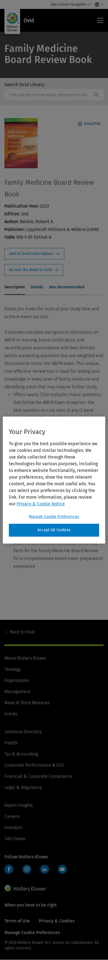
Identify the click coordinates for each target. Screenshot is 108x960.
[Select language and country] (98, 4)
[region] (54, 480)
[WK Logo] (25, 888)
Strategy (12, 669)
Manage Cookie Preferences (54, 516)
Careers (12, 816)
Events (10, 714)
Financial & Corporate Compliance (38, 776)
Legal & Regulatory (23, 787)
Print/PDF (92, 123)
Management (17, 691)
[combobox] (48, 94)
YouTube (62, 869)
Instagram (26, 869)
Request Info (34, 253)
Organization (16, 680)
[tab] (14, 287)
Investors (13, 827)
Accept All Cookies (54, 530)
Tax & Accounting (21, 754)
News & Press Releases (27, 702)
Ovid (22, 632)
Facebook (8, 869)
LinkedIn (44, 869)
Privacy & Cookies (56, 921)
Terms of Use (17, 921)
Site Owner (15, 838)
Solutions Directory (23, 731)
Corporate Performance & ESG (34, 765)
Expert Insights (18, 805)
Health (11, 742)
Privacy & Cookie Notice (41, 503)
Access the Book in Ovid (34, 270)
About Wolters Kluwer (25, 658)
